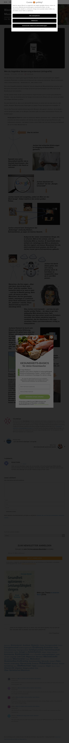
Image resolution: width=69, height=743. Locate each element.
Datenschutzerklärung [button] (35, 29)
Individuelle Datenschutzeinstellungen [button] (34, 25)
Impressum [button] (42, 29)
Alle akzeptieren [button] (34, 16)
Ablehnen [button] (34, 21)
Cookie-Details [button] (27, 29)
